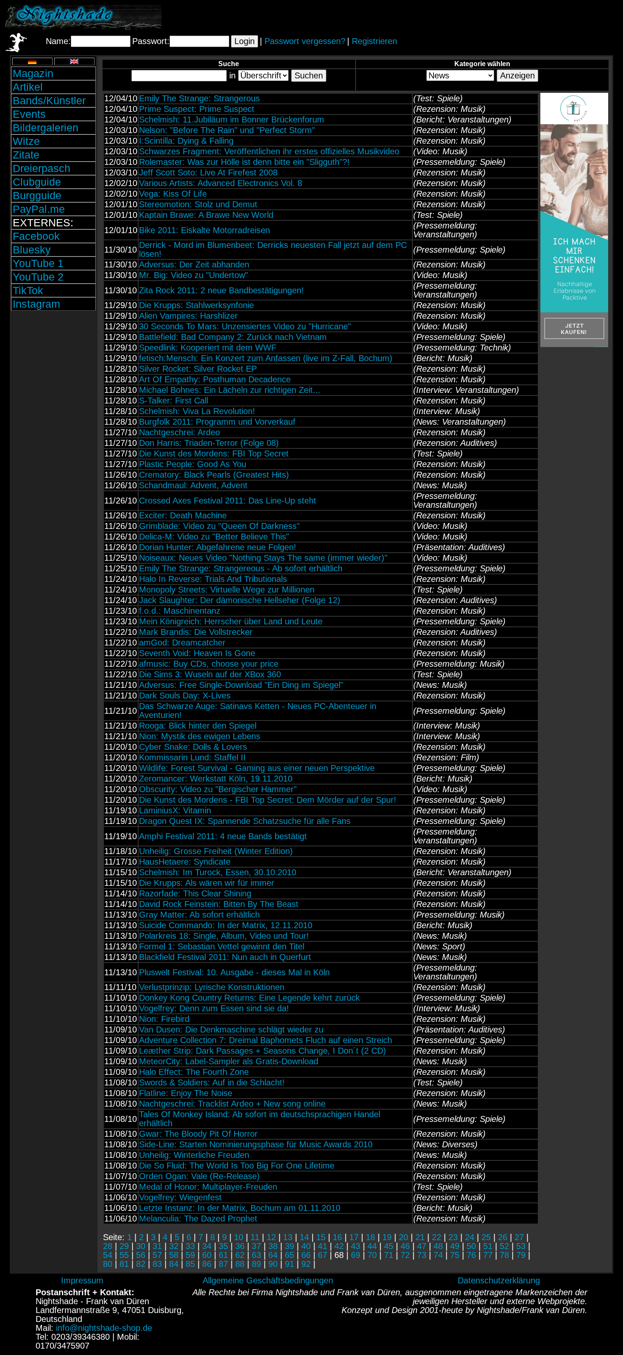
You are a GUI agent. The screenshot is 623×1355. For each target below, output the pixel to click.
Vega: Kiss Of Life (173, 193)
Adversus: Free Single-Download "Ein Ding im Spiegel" (241, 685)
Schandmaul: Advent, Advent (193, 485)
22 (436, 1237)
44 (372, 1246)
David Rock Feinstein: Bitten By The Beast (218, 904)
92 (306, 1264)
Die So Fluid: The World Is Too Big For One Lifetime (236, 1165)
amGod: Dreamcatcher (182, 642)
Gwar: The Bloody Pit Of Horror (198, 1133)
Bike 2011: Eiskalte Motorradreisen (204, 230)
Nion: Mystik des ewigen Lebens (199, 736)
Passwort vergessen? (304, 41)
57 (157, 1255)
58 (173, 1255)
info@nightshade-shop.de (104, 1328)
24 (469, 1237)
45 (388, 1246)
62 (240, 1255)
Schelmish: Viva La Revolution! (197, 411)
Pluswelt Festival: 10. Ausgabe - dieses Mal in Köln (234, 972)
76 (471, 1255)
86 (206, 1264)
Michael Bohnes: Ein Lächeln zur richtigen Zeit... (229, 390)
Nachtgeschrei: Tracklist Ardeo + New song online (232, 1103)
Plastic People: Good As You (192, 464)
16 (337, 1237)
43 (355, 1246)
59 (190, 1255)
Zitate (26, 155)
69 (355, 1255)
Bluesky (32, 250)
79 (521, 1255)
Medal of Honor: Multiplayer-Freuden (208, 1186)
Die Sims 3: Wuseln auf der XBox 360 (210, 674)
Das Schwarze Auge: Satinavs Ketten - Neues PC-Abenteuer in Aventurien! (257, 710)
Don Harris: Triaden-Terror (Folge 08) (209, 443)
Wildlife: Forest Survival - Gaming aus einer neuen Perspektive (257, 768)
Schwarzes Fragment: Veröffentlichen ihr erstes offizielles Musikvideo (269, 151)
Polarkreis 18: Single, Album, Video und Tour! (224, 935)
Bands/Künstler (49, 100)
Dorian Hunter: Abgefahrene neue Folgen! (217, 547)
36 (240, 1246)
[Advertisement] (519, 17)
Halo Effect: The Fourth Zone (194, 1072)
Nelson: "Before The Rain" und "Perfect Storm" (227, 130)
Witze (26, 141)
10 (238, 1237)
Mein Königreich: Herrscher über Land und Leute (231, 621)
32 (173, 1246)
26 (502, 1237)
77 (487, 1255)
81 (124, 1264)
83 (157, 1264)
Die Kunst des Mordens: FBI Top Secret (214, 453)
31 (157, 1246)
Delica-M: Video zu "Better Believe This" (214, 536)
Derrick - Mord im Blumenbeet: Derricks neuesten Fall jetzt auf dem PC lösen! (273, 249)
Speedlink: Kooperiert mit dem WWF (207, 347)
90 (273, 1264)
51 (487, 1246)
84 (173, 1264)
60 (206, 1255)
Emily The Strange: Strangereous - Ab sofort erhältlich (240, 568)
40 (306, 1246)
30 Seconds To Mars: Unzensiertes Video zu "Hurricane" (245, 326)
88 (240, 1264)
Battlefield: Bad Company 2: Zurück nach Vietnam (233, 337)
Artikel (28, 87)
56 (140, 1255)
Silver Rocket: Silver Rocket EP (198, 368)
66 (306, 1255)
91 (289, 1264)
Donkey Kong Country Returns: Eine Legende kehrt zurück (249, 997)
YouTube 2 (38, 277)
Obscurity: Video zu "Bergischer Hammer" (218, 789)
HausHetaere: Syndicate (185, 861)
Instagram (36, 304)
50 (471, 1246)
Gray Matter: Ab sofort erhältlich (199, 914)
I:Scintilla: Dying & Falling (186, 140)
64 (273, 1255)
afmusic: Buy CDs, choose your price (208, 663)
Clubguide (37, 182)
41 (322, 1246)
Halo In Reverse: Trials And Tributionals (213, 579)
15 (320, 1237)
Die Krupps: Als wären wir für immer (206, 883)
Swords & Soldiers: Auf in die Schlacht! (212, 1082)
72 (405, 1255)
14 (304, 1237)
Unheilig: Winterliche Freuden (194, 1155)
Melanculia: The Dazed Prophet (198, 1218)
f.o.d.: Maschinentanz (179, 610)
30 (140, 1246)
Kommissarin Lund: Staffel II (192, 757)
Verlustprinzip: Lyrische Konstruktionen (211, 987)
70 (372, 1255)
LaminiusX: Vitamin (175, 810)
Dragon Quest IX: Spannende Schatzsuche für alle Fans (244, 821)
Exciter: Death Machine (183, 515)
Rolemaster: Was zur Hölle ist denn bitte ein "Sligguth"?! (244, 162)
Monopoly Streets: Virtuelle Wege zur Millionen (226, 589)
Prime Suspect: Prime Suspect (196, 109)
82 (140, 1264)
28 (107, 1246)
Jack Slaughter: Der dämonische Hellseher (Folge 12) (239, 600)
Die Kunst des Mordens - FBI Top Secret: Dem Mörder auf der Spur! (267, 799)
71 (388, 1255)
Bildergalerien (45, 128)
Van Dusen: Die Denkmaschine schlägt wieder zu (231, 1029)
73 (421, 1255)
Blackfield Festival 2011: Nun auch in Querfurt (225, 957)
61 (223, 1255)
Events (29, 114)
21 (420, 1237)
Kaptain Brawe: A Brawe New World (206, 215)
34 (206, 1246)
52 (504, 1246)
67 (322, 1255)
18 (370, 1237)
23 (453, 1237)
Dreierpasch (41, 168)
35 (223, 1246)
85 (190, 1264)
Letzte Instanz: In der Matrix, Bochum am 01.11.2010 (239, 1208)
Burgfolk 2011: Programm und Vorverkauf (217, 421)
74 (438, 1255)
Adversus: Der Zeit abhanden (194, 264)
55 (124, 1255)
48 (438, 1246)
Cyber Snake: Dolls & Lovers (193, 746)
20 (403, 1237)
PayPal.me (39, 209)
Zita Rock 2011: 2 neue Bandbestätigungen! (221, 290)
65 (289, 1255)
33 (190, 1246)
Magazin (33, 73)
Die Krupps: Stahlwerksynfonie (196, 305)
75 (454, 1255)
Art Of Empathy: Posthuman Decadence (215, 379)
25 (486, 1237)
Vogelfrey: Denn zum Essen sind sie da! (214, 1008)
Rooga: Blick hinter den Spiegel (197, 725)
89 (256, 1264)
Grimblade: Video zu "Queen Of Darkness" (219, 526)
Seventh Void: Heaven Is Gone (197, 653)
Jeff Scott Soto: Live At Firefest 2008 (208, 172)
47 (421, 1246)
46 (405, 1246)
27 (519, 1237)
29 (124, 1246)
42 (339, 1246)
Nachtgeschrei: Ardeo (179, 432)
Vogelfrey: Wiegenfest (180, 1197)
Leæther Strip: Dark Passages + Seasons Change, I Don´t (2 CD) (262, 1050)
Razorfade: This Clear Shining (195, 893)
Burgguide (37, 195)
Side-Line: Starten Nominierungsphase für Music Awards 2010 (256, 1144)
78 (504, 1255)
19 (387, 1237)
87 (223, 1264)
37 (256, 1246)
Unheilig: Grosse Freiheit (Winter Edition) (216, 851)
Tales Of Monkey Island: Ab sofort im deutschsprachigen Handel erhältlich (259, 1119)
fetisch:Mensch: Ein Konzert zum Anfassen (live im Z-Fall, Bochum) (265, 358)
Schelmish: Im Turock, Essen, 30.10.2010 (217, 872)
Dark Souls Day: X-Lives (185, 695)
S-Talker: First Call (173, 400)
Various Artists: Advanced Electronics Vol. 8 (220, 183)
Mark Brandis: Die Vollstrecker (196, 632)
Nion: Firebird (164, 1019)
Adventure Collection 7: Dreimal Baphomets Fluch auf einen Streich (265, 1040)
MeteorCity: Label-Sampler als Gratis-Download (228, 1061)
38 (273, 1246)
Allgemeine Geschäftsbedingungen (268, 1280)
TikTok (28, 290)
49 (454, 1246)
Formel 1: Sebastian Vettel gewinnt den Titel (221, 946)
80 (107, 1264)
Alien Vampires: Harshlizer (188, 315)
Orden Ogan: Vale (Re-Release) (199, 1176)
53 (521, 1246)
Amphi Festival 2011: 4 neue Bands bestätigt (223, 836)
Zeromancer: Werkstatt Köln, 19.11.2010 (215, 778)
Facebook (36, 236)
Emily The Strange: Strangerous (199, 98)
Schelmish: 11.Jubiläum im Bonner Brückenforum (231, 119)
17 (354, 1237)
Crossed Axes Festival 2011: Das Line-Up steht (227, 500)
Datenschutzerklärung (499, 1280)
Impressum (82, 1280)
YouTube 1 (38, 263)
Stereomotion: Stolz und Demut (198, 204)
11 (254, 1237)
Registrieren (374, 41)
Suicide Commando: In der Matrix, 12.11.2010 (225, 925)
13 (287, 1237)
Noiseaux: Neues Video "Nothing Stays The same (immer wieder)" (263, 557)
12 (271, 1237)
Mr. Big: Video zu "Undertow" (193, 275)
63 (256, 1255)
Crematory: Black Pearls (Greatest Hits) (214, 474)
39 (289, 1246)
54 (107, 1255)
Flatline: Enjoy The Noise (185, 1093)
